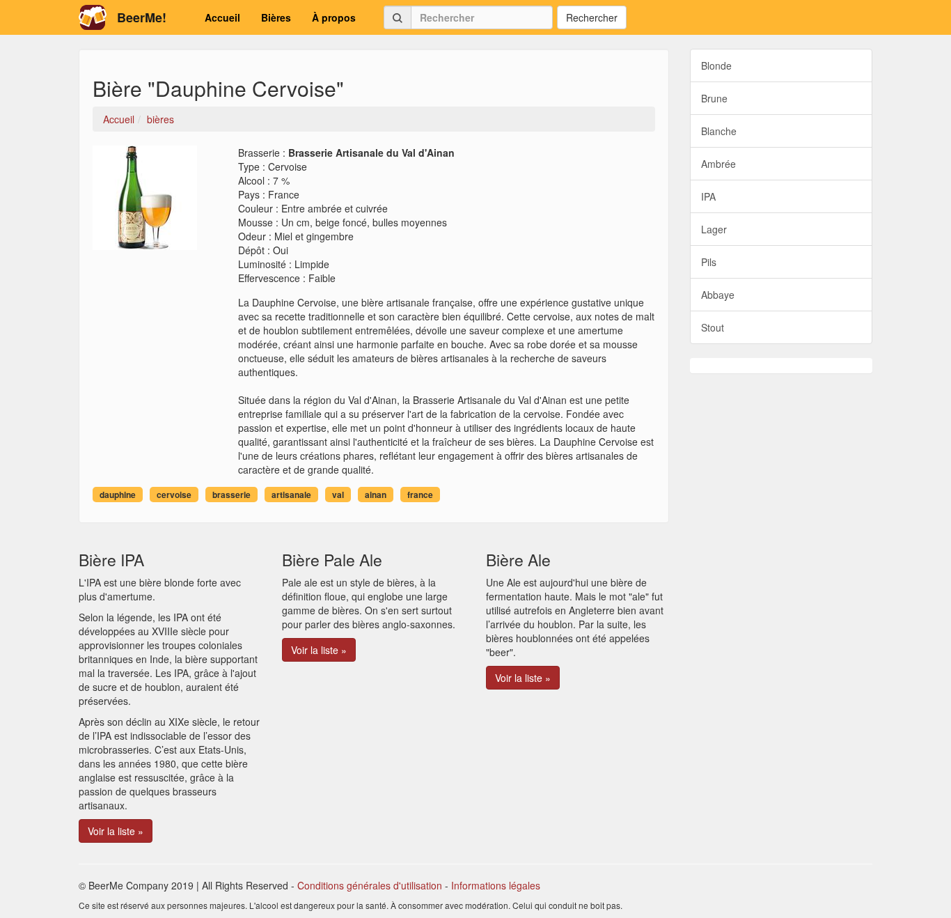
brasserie (231, 494)
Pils (708, 262)
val (338, 494)
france (420, 494)
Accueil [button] (222, 17)
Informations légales (495, 885)
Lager (714, 229)
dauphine (118, 494)
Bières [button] (276, 17)
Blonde (716, 65)
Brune (714, 98)
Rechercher (592, 17)
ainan (375, 494)
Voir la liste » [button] (115, 831)
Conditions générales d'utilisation (369, 885)
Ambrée (718, 164)
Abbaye (717, 295)
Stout (712, 327)
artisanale (291, 494)
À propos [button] (334, 17)
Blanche (719, 131)
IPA (708, 196)
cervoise (174, 494)
